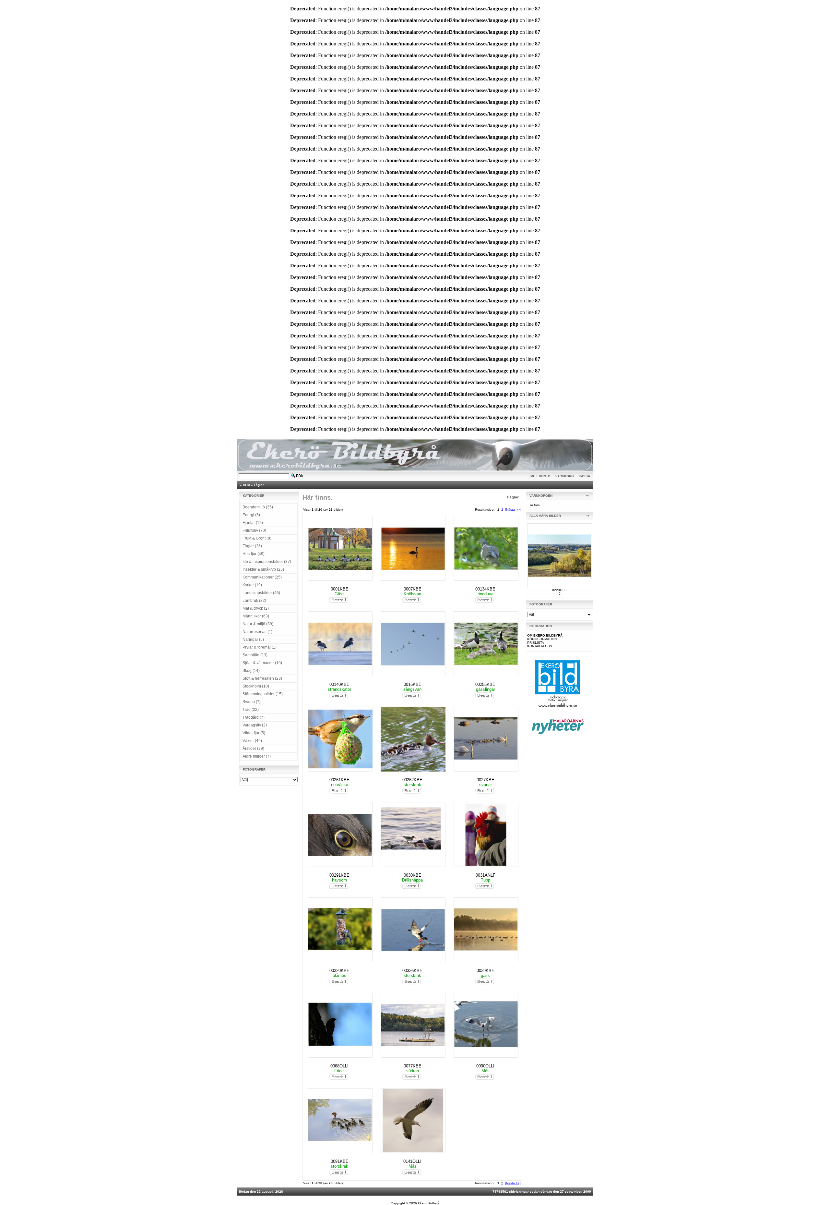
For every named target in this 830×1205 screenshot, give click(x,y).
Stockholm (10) (256, 686)
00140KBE (339, 684)
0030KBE (412, 875)
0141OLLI (412, 1161)
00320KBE (339, 970)
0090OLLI (485, 1066)
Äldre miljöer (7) (257, 756)
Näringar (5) (253, 639)
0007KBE (412, 589)
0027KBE (485, 779)
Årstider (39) (253, 748)
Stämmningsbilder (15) (263, 694)
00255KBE (485, 684)
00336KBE (412, 970)
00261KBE (339, 779)
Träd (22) (251, 709)
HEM (246, 485)
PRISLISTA (535, 642)
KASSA (584, 476)
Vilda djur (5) (254, 733)
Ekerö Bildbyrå (429, 1203)
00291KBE (339, 875)
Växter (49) (252, 740)
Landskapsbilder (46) (261, 592)
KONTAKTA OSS (539, 646)
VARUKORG (564, 476)
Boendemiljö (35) (258, 507)
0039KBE (485, 970)
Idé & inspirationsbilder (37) (267, 561)
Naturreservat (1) (257, 631)
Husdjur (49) (254, 554)
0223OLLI (559, 590)
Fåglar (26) (252, 546)
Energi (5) (251, 515)
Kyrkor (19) (252, 585)
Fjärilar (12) (253, 522)
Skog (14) (251, 670)
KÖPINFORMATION (542, 639)
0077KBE (412, 1066)
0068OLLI (339, 1066)
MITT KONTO (540, 476)
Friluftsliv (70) (254, 530)
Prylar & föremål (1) (260, 647)
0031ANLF (485, 875)
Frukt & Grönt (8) (257, 538)
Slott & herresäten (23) (262, 678)
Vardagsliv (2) (255, 725)
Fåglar (259, 485)
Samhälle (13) (255, 655)
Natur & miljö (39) (258, 624)
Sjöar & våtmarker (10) (262, 663)
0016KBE (412, 684)
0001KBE (340, 589)
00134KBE (485, 589)
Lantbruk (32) (254, 600)
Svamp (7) (252, 702)
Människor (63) (256, 616)
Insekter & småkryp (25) (263, 569)
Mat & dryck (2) (256, 608)
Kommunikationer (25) (262, 577)
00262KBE (412, 779)
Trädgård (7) (254, 717)
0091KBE (340, 1161)
